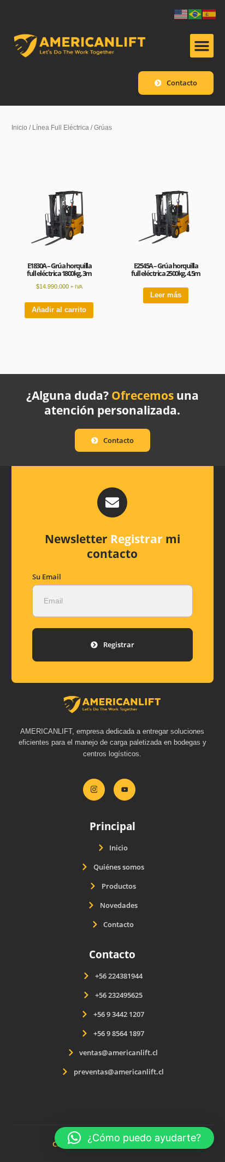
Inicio (19, 127)
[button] (202, 46)
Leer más (165, 295)
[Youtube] (124, 790)
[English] (181, 13)
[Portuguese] (195, 13)
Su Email (46, 577)
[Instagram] (94, 790)
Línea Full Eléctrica (60, 127)
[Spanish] (210, 13)
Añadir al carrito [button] (59, 310)
